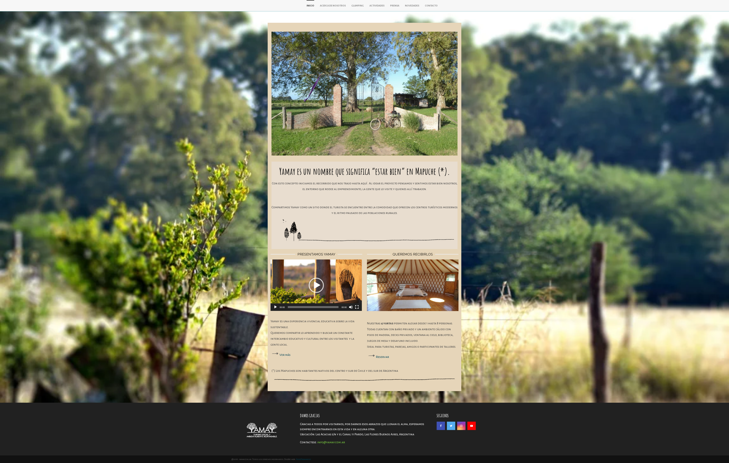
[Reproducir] (275, 307)
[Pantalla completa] (357, 307)
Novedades (412, 5)
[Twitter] (451, 426)
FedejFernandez (303, 459)
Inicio (310, 5)
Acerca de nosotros (333, 5)
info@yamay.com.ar (331, 442)
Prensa (394, 5)
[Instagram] (461, 426)
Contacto (431, 5)
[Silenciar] (351, 307)
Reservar (382, 357)
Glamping (357, 5)
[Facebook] (441, 426)
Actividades (376, 5)
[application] (316, 285)
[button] (316, 285)
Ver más (284, 355)
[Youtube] (471, 426)
